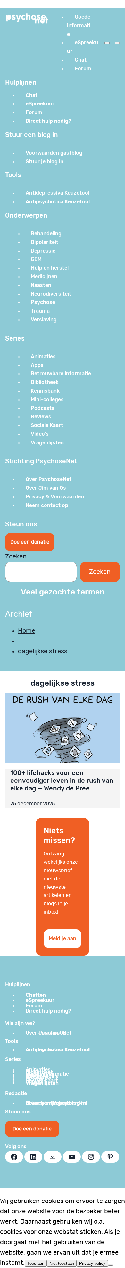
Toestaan (35, 1263)
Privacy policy (92, 1263)
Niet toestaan (61, 1263)
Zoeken (16, 556)
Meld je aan (62, 938)
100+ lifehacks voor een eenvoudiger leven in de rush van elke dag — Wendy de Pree (61, 780)
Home (26, 631)
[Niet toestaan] (110, 1265)
